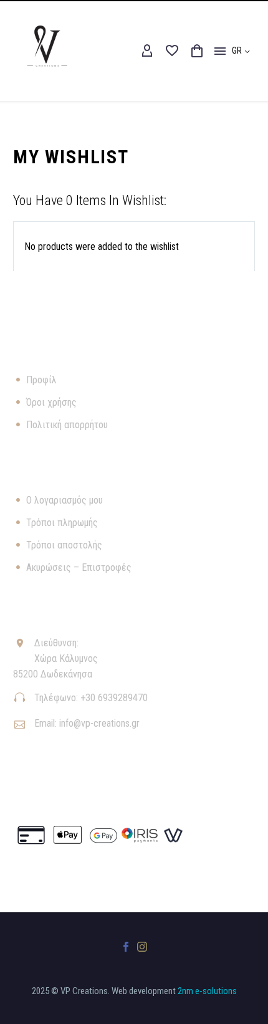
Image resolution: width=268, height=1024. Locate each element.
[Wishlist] (172, 51)
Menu (220, 51)
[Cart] (196, 51)
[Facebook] (126, 947)
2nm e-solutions (207, 991)
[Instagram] (142, 947)
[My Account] (147, 51)
